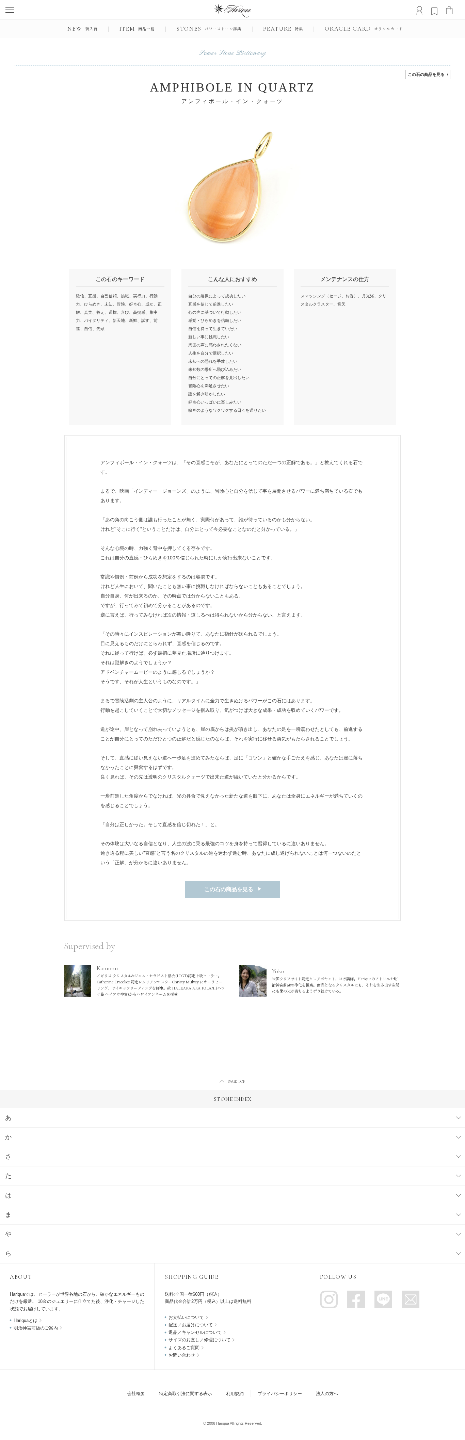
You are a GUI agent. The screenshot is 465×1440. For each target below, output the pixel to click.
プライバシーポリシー (280, 1393)
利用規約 (235, 1393)
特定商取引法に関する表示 (185, 1393)
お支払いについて (186, 1317)
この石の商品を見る (426, 74)
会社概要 (136, 1393)
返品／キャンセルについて (195, 1332)
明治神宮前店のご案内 (36, 1327)
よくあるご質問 (184, 1347)
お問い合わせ (182, 1355)
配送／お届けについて (191, 1324)
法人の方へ (327, 1393)
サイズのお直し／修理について (199, 1339)
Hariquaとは (25, 1320)
